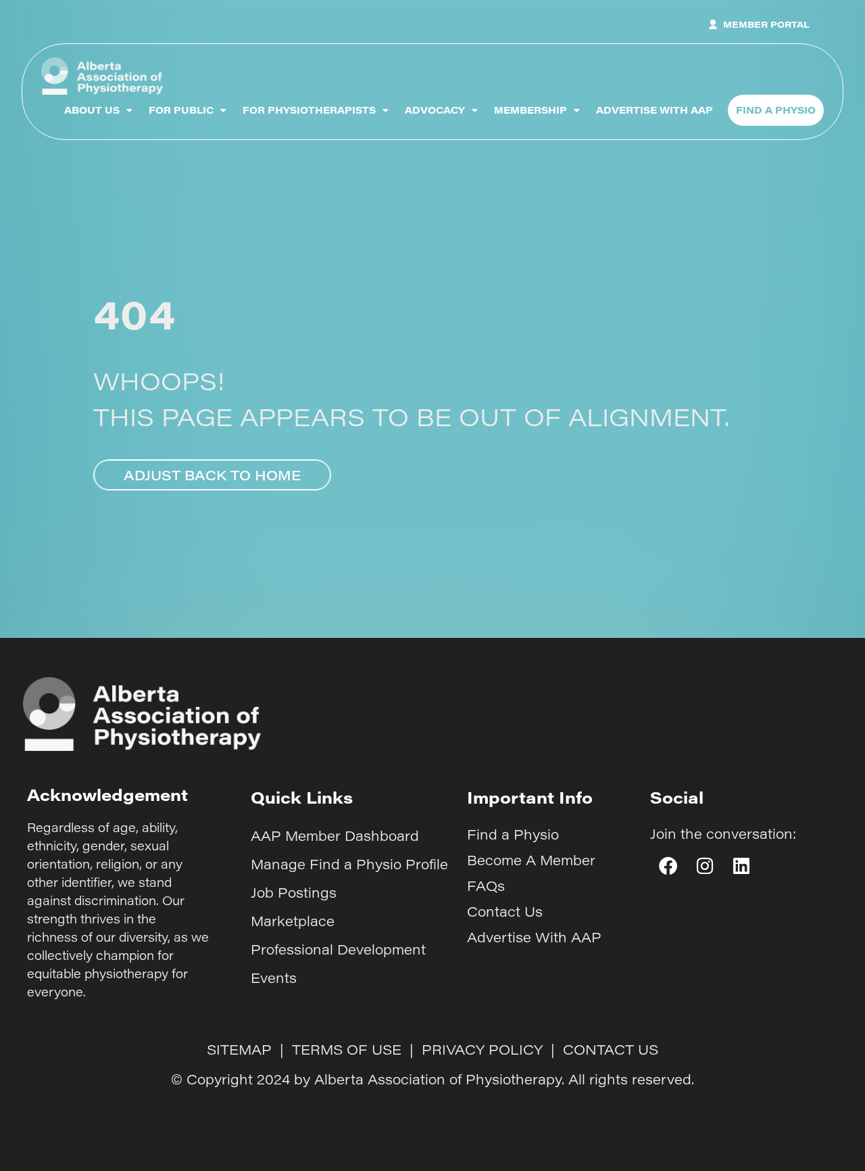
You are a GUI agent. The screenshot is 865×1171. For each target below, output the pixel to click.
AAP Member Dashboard (335, 835)
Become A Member (531, 860)
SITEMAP (239, 1049)
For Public (181, 110)
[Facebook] (668, 866)
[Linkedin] (741, 866)
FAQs (486, 885)
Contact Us (505, 911)
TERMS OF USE (346, 1049)
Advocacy (435, 110)
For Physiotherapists (309, 110)
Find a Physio (513, 834)
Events (274, 977)
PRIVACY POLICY (482, 1049)
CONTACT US (610, 1049)
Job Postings (294, 892)
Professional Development (338, 949)
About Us (92, 110)
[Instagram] (705, 866)
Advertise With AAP (654, 110)
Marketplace (293, 920)
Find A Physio (776, 110)
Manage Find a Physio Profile (349, 864)
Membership (530, 110)
